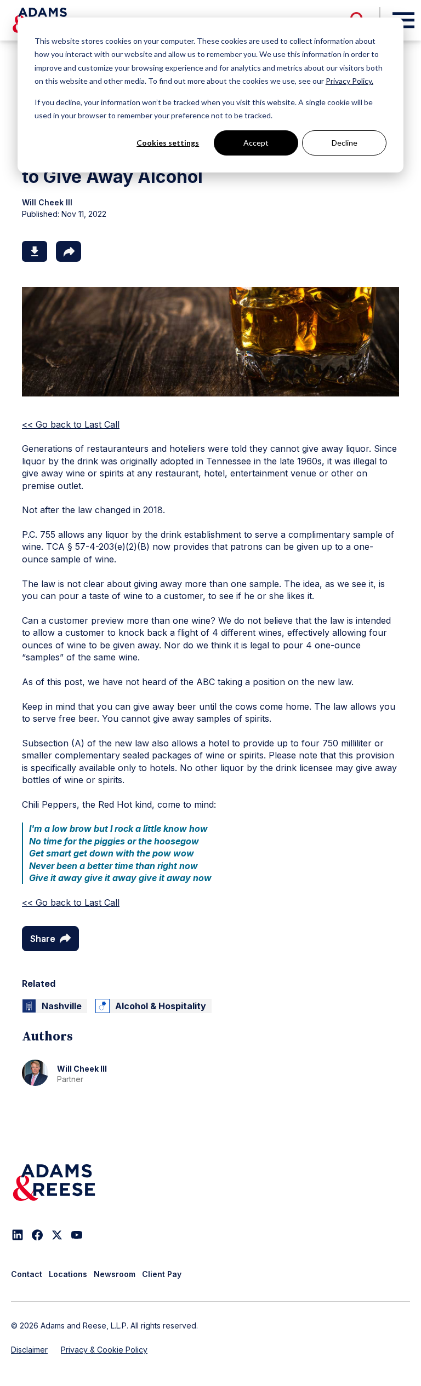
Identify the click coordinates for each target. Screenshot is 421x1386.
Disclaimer (29, 1349)
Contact (26, 1274)
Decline (344, 142)
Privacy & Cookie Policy (104, 1349)
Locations (68, 1274)
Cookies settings (167, 142)
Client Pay (161, 1274)
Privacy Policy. (349, 80)
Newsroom (114, 1274)
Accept (256, 142)
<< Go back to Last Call (71, 424)
